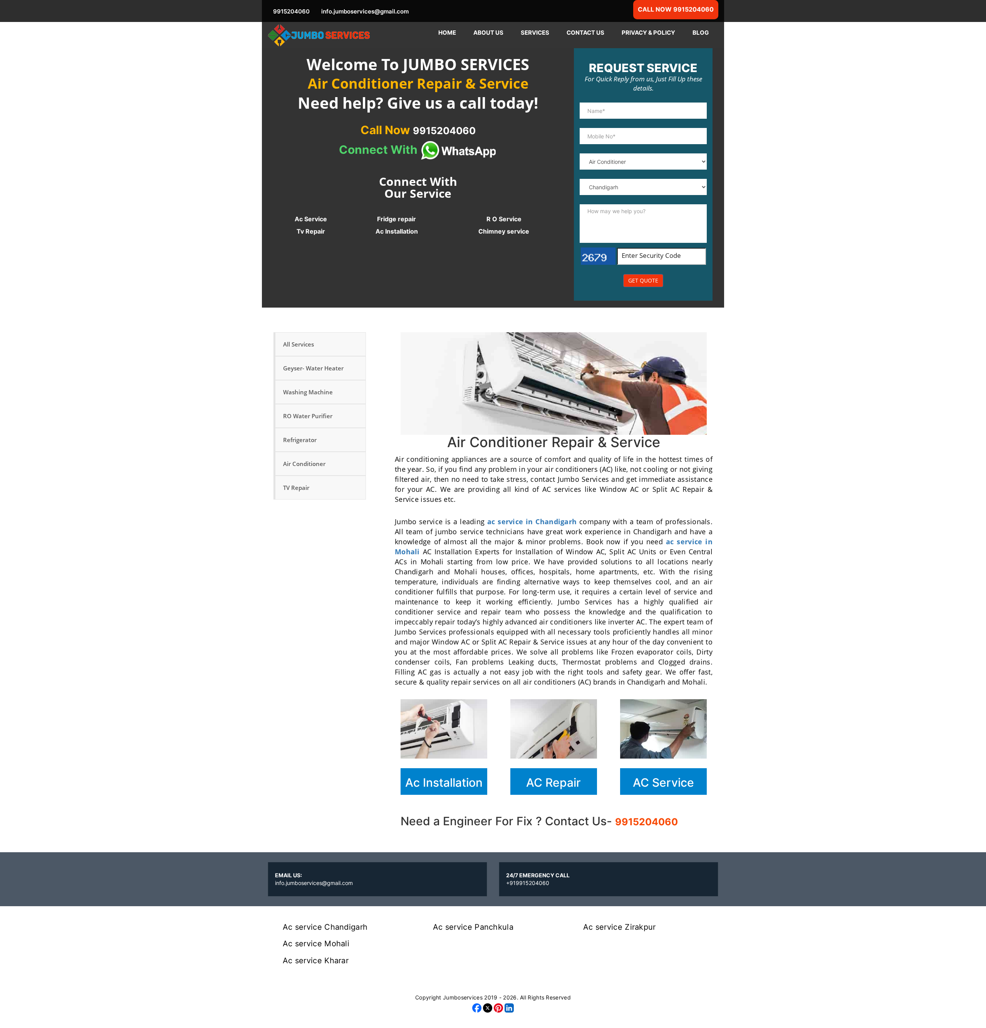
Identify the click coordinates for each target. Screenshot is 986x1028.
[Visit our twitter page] (487, 1007)
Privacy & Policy (648, 32)
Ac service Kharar (316, 960)
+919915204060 (527, 883)
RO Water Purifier (307, 416)
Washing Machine (308, 392)
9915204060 (646, 822)
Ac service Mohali (316, 943)
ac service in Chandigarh (532, 521)
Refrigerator (300, 440)
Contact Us (585, 32)
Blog (701, 32)
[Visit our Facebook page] (476, 1007)
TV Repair (296, 487)
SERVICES (535, 32)
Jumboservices (463, 997)
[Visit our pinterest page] (498, 1007)
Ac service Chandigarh (325, 927)
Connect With (379, 149)
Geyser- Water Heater (313, 368)
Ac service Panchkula (473, 927)
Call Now (418, 130)
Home (447, 32)
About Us (488, 32)
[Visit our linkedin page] (509, 1007)
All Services (298, 344)
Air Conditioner (304, 464)
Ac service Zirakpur (619, 927)
